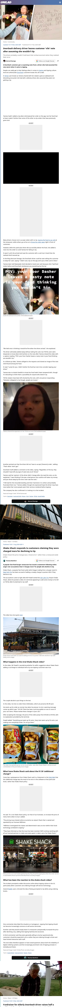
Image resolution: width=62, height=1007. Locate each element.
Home (5, 42)
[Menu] (60, 2)
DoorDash (20, 72)
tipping (41, 70)
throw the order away (38, 242)
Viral (27, 496)
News (9, 541)
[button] (58, 61)
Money (24, 496)
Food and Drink (17, 496)
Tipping (31, 496)
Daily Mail (52, 777)
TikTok (6, 76)
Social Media (41, 496)
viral (21, 615)
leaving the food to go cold (47, 240)
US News (14, 541)
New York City (7, 572)
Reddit (10, 889)
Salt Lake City (44, 578)
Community (11, 42)
